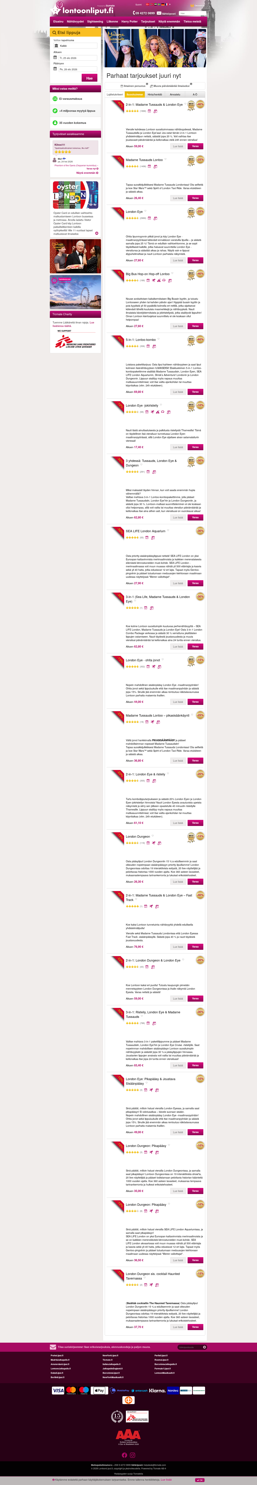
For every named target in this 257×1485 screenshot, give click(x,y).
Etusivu (58, 21)
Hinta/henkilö (155, 94)
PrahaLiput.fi (57, 1355)
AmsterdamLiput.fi (60, 1364)
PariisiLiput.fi (161, 1355)
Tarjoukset (148, 21)
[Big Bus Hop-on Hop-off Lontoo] (191, 275)
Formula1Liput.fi (163, 1368)
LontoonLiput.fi (106, 1468)
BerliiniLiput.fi (57, 1377)
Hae (89, 78)
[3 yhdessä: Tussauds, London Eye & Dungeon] (191, 462)
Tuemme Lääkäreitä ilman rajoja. (73, 324)
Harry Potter (130, 21)
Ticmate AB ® (159, 1468)
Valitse (63, 40)
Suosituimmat (135, 94)
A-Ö (195, 94)
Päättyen (58, 63)
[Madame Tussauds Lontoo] (191, 161)
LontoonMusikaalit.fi (164, 1372)
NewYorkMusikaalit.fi (113, 1377)
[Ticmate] (106, 5)
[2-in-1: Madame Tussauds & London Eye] (191, 106)
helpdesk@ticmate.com (155, 1464)
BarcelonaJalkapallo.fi (166, 1364)
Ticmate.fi (107, 1359)
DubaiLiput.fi (57, 1372)
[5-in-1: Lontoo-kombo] (191, 341)
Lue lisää (178, 146)
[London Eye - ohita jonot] (191, 661)
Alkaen (57, 52)
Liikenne (112, 21)
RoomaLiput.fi (161, 1359)
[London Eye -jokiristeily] (191, 407)
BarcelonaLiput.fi (111, 1372)
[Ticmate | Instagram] (132, 1455)
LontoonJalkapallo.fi (61, 1368)
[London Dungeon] (191, 838)
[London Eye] (191, 213)
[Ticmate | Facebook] (124, 1455)
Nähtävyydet (75, 21)
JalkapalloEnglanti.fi (113, 1368)
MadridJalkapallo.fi (60, 1359)
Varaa (195, 146)
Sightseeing (95, 21)
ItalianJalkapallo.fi (111, 1364)
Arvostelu (175, 94)
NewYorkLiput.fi (110, 1355)
